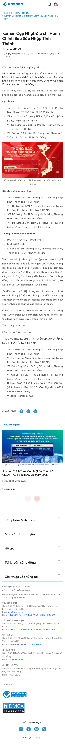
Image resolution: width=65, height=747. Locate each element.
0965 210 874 (16, 615)
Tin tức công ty (22, 12)
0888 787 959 (31, 615)
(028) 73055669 (47, 615)
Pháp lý (39, 737)
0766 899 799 (16, 644)
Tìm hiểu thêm (9, 489)
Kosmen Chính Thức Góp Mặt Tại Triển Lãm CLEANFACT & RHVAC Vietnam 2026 (28, 473)
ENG (9, 684)
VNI (3, 684)
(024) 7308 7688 (33, 644)
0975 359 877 (16, 674)
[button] (37, 499)
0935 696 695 (16, 659)
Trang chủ (7, 12)
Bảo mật (27, 737)
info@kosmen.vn (15, 612)
